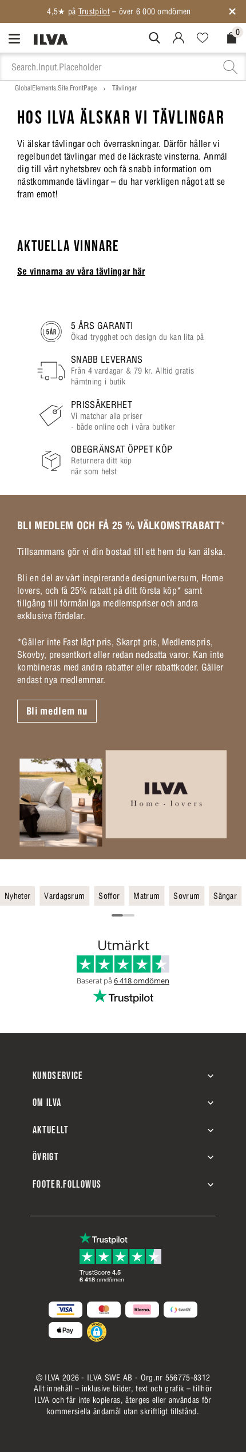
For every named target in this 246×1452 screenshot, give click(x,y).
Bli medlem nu (57, 711)
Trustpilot (94, 11)
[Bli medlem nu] (123, 797)
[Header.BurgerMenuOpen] (17, 38)
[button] (96, 1332)
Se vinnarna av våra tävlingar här (81, 271)
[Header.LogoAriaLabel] (51, 39)
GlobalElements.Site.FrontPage (56, 88)
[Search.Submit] (154, 37)
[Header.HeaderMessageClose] (232, 11)
